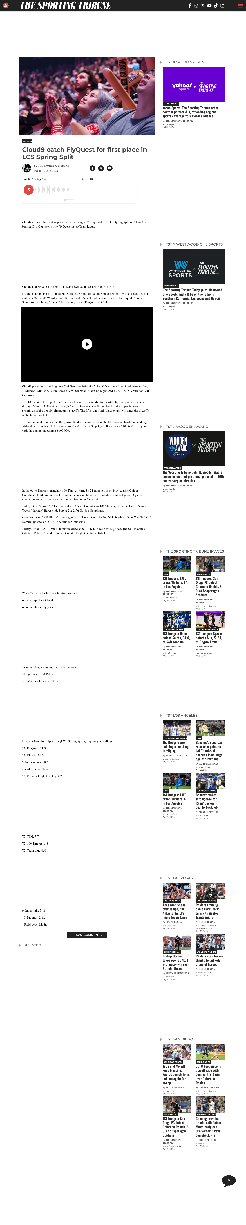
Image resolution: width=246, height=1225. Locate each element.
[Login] (6, 5)
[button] (240, 5)
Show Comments (87, 935)
